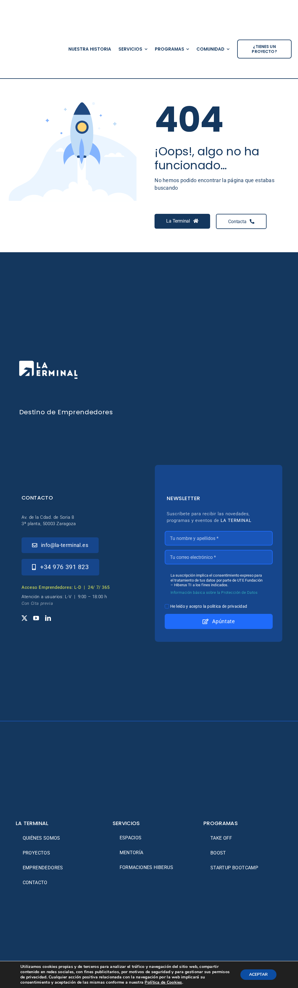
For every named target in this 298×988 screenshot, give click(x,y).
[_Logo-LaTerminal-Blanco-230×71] (48, 363)
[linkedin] (48, 618)
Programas (220, 823)
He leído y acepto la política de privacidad (208, 606)
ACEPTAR (258, 974)
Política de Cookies (163, 982)
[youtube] (36, 618)
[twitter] (24, 618)
